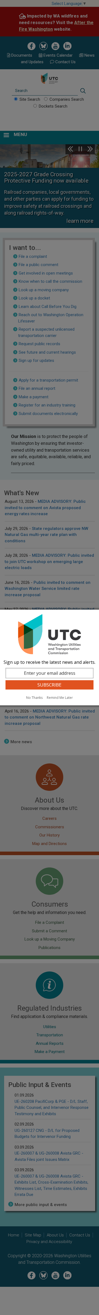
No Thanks (34, 697)
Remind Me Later (60, 697)
